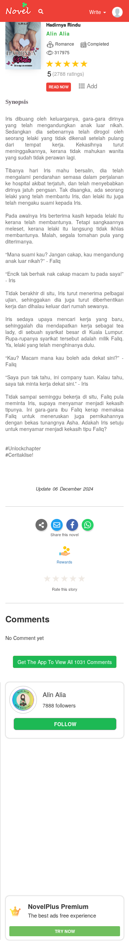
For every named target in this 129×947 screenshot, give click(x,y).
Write (95, 11)
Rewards (64, 562)
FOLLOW (65, 724)
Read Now (58, 86)
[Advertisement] (64, 809)
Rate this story (64, 589)
